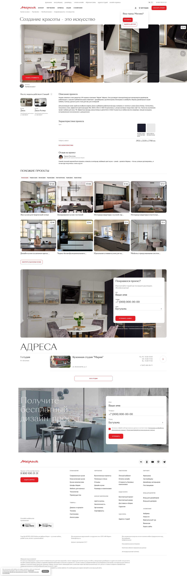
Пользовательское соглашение (131, 544)
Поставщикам (148, 485)
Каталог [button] (41, 8)
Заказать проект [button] (159, 8)
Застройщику (148, 479)
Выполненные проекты (102, 476)
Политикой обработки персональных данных (141, 328)
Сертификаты (99, 511)
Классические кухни (77, 479)
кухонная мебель (56, 536)
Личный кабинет (125, 476)
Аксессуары (74, 517)
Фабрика (146, 513)
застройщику (58, 2)
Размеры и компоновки (103, 488)
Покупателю (123, 470)
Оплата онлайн (124, 479)
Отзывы (97, 482)
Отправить (116, 436)
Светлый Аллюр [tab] (60, 177)
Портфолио (98, 470)
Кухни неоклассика (77, 482)
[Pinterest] (158, 462)
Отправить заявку (125, 318)
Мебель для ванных (77, 488)
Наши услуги (123, 492)
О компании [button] (78, 8)
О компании (147, 508)
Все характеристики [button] (66, 145)
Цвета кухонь (99, 501)
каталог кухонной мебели (36, 538)
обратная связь (91, 2)
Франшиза (147, 476)
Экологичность (99, 504)
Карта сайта (147, 526)
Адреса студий (124, 519)
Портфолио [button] (51, 8)
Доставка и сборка (126, 503)
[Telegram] (164, 462)
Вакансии (146, 523)
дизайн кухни (24, 538)
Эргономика (98, 507)
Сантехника (74, 514)
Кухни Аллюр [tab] (77, 177)
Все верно (127, 19)
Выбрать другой (130, 24)
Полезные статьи (100, 479)
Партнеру (146, 470)
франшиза (48, 2)
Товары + (73, 502)
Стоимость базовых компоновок (126, 483)
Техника (73, 511)
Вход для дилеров (149, 493)
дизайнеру (68, 2)
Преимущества (75, 495)
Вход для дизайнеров (151, 498)
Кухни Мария (74, 470)
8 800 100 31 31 (161, 2)
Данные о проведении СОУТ (79, 542)
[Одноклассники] (146, 462)
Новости (146, 517)
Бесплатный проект (126, 497)
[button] (143, 8)
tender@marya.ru (76, 538)
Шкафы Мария (75, 485)
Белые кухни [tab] (24, 177)
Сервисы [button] (60, 8)
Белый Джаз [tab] (42, 177)
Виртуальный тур (149, 520)
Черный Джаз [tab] (50, 177)
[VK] (141, 462)
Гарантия (122, 507)
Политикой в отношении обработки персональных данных (18, 571)
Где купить (122, 514)
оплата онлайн (79, 2)
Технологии (74, 492)
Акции (68, 8)
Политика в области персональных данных (134, 547)
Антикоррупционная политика (130, 551)
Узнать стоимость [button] (32, 77)
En (152, 2)
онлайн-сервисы (115, 2)
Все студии (93, 378)
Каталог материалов (101, 496)
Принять (45, 571)
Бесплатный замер (126, 500)
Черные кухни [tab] (33, 177)
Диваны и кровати (76, 507)
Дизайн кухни (99, 485)
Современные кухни (77, 476)
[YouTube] (152, 462)
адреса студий (103, 2)
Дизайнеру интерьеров (151, 482)
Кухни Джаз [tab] (69, 177)
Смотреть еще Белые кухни (31, 262)
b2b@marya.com (126, 540)
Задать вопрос (29, 479)
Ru (149, 2)
